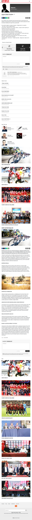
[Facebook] (2, 18)
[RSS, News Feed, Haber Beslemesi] (16, 506)
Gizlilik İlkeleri (13, 503)
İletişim (9, 503)
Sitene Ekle (17, 503)
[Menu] (29, 1)
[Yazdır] (8, 18)
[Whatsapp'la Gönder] (7, 18)
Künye (6, 503)
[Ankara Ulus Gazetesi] (5, 1)
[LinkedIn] (5, 18)
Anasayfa (3, 503)
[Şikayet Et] (28, 75)
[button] (26, 18)
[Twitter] (3, 18)
